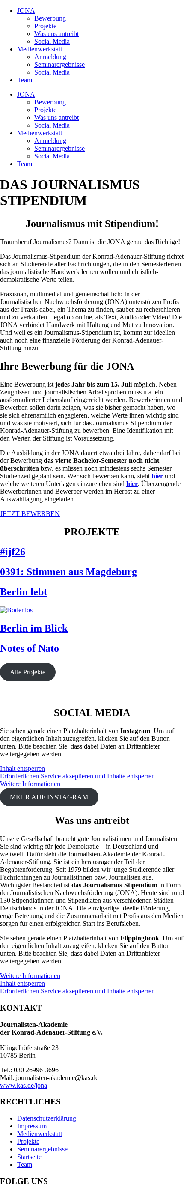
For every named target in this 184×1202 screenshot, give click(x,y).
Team (24, 80)
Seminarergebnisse (59, 64)
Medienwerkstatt (39, 49)
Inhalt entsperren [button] (22, 768)
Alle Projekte (27, 672)
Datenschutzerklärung (46, 1118)
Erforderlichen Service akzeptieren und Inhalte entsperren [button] (77, 776)
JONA (26, 10)
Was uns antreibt (56, 33)
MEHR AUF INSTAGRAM (49, 797)
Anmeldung (50, 56)
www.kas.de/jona (23, 1085)
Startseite (29, 1156)
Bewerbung (50, 18)
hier (157, 476)
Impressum (32, 1126)
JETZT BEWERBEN (30, 513)
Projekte (45, 26)
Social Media (52, 41)
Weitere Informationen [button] (30, 783)
